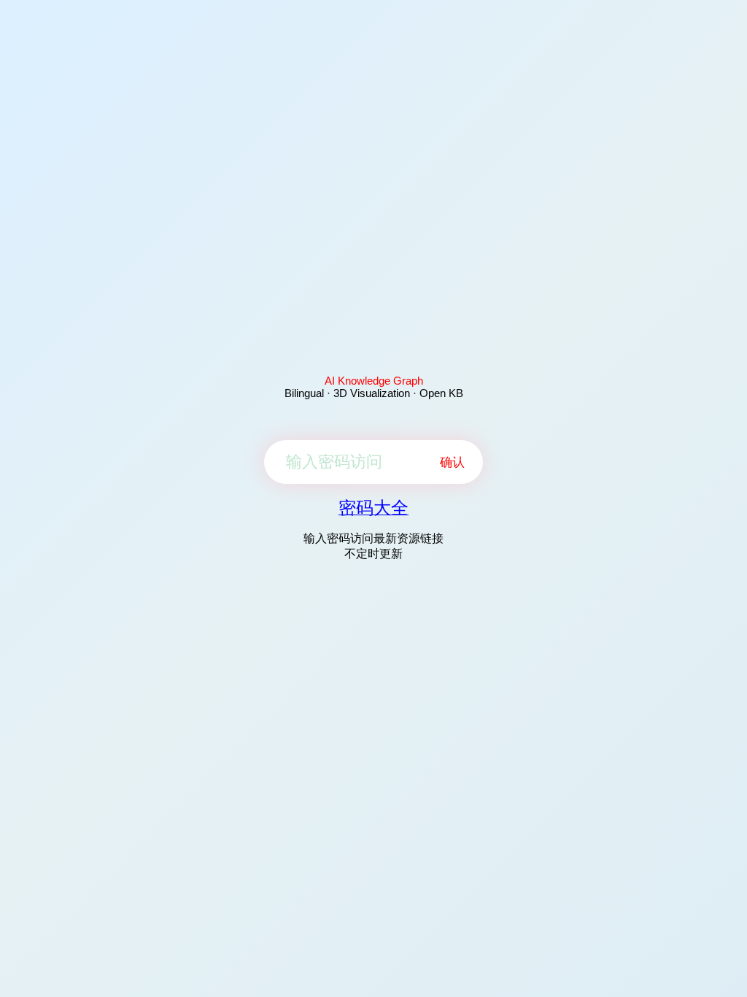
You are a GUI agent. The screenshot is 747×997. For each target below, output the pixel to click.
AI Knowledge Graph (374, 380)
